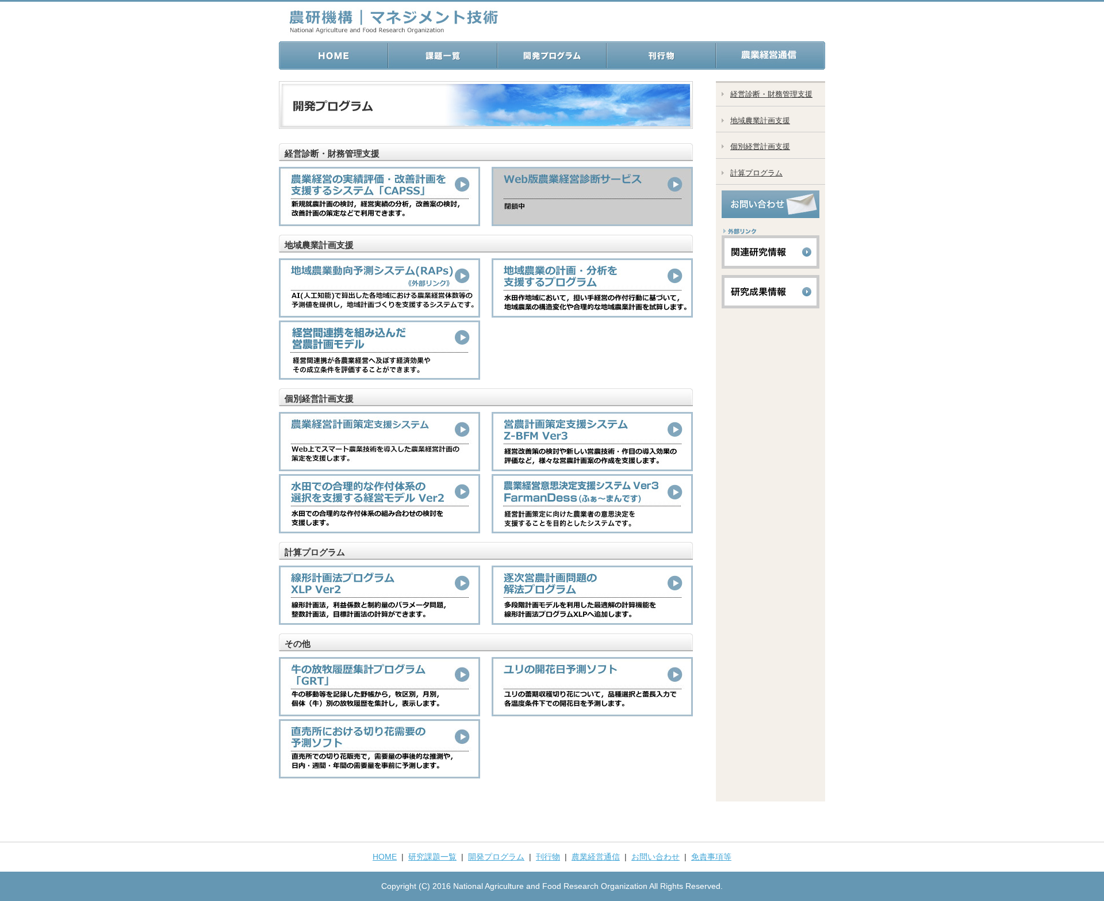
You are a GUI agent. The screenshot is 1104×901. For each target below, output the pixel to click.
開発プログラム (496, 856)
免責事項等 (711, 856)
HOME (385, 856)
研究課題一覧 (432, 856)
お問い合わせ (655, 856)
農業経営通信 (596, 856)
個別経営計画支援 (760, 146)
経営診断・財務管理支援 (771, 94)
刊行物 (548, 856)
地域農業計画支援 (760, 120)
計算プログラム (756, 173)
